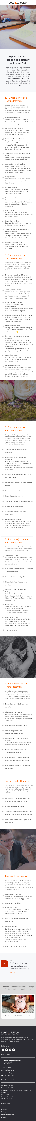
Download (13, 972)
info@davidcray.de (8, 1070)
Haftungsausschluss (7, 1112)
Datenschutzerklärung (7, 1114)
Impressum (4, 1109)
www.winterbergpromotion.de (15, 349)
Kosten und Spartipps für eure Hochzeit (16, 1015)
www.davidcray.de (8, 1073)
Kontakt (3, 1117)
